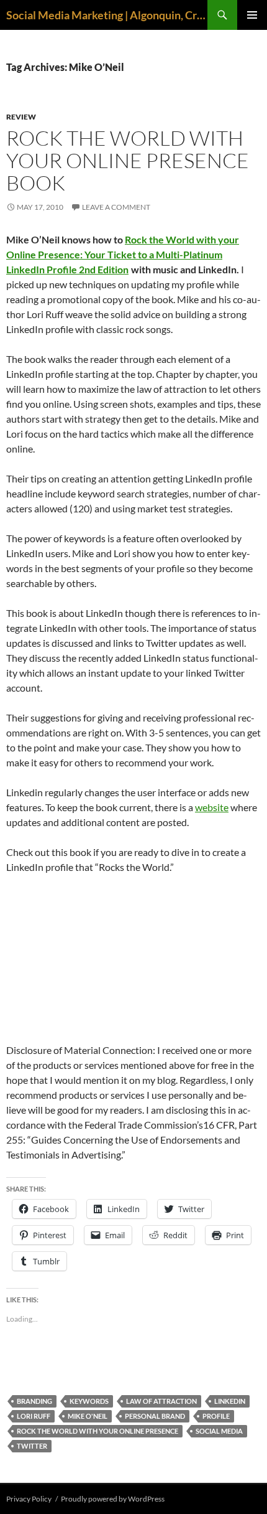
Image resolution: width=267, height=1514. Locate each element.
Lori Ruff (33, 1416)
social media (219, 1431)
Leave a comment (116, 207)
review (21, 116)
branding (34, 1401)
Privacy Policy (29, 1498)
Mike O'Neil (87, 1416)
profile (216, 1416)
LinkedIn (229, 1401)
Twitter (32, 1446)
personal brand (155, 1416)
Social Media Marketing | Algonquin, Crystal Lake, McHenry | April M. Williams (106, 15)
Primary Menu (252, 15)
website (212, 807)
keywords (89, 1401)
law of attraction (161, 1401)
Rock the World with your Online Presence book (127, 160)
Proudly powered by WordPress (113, 1498)
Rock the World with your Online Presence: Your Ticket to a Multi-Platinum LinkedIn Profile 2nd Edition (122, 254)
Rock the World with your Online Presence (97, 1431)
